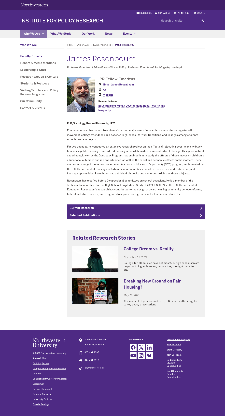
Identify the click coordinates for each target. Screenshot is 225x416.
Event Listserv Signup (178, 339)
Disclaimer (38, 384)
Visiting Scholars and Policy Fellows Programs (39, 92)
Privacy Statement (42, 389)
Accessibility (39, 358)
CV (105, 89)
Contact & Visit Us (32, 108)
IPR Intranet (183, 13)
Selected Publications (85, 215)
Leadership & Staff (33, 69)
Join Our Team (174, 355)
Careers (37, 374)
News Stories (174, 345)
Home (70, 45)
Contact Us (164, 13)
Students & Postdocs (34, 83)
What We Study (61, 33)
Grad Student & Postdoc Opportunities (175, 374)
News (109, 33)
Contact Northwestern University (50, 379)
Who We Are (32, 33)
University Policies (42, 399)
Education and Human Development (120, 105)
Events (128, 33)
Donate (201, 13)
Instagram (141, 355)
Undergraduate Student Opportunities (175, 363)
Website (108, 95)
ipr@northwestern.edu (95, 368)
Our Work (88, 33)
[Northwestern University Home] (34, 4)
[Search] (202, 21)
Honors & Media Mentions (38, 63)
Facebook (133, 347)
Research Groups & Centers (39, 76)
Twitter (141, 347)
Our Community (31, 101)
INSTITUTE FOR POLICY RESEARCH (61, 21)
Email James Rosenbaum (118, 84)
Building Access (41, 363)
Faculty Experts (31, 56)
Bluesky (149, 355)
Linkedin (149, 347)
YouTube (133, 355)
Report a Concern (42, 394)
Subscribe (146, 13)
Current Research (82, 208)
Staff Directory (174, 350)
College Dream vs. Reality (149, 249)
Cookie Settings (41, 404)
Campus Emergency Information (49, 368)
